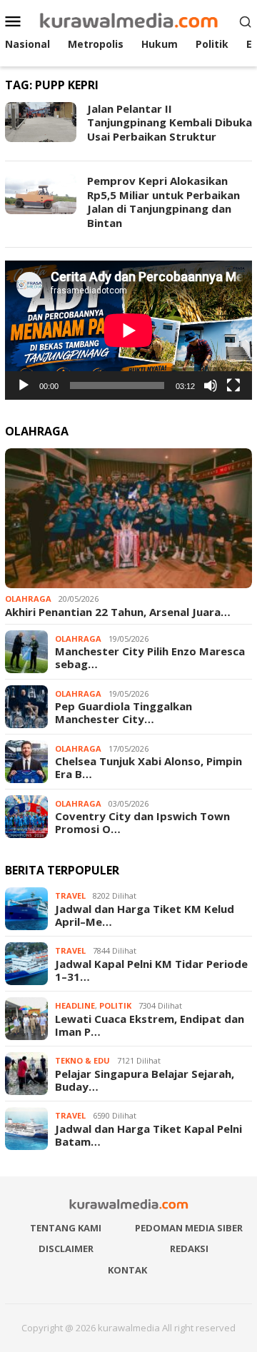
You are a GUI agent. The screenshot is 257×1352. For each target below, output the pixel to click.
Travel (70, 895)
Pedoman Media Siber (189, 1227)
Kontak (127, 1269)
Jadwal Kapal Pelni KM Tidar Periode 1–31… (151, 970)
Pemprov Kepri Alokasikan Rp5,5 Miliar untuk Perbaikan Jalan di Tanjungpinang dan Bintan (163, 201)
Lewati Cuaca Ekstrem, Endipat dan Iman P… (149, 1025)
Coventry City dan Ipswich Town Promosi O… (142, 822)
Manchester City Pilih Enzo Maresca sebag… (150, 657)
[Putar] (23, 385)
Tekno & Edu (82, 1060)
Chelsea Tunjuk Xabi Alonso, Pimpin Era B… (148, 767)
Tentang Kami (65, 1227)
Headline (75, 1005)
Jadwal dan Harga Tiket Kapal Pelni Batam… (148, 1135)
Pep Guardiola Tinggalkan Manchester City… (123, 712)
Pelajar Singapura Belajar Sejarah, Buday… (144, 1080)
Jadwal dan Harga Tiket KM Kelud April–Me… (144, 915)
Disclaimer (66, 1248)
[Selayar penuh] (233, 385)
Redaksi (189, 1248)
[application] (128, 330)
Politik (115, 1005)
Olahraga (28, 598)
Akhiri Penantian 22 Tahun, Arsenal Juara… (118, 611)
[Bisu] (210, 385)
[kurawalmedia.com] (129, 19)
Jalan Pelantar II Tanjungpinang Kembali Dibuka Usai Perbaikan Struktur (169, 122)
